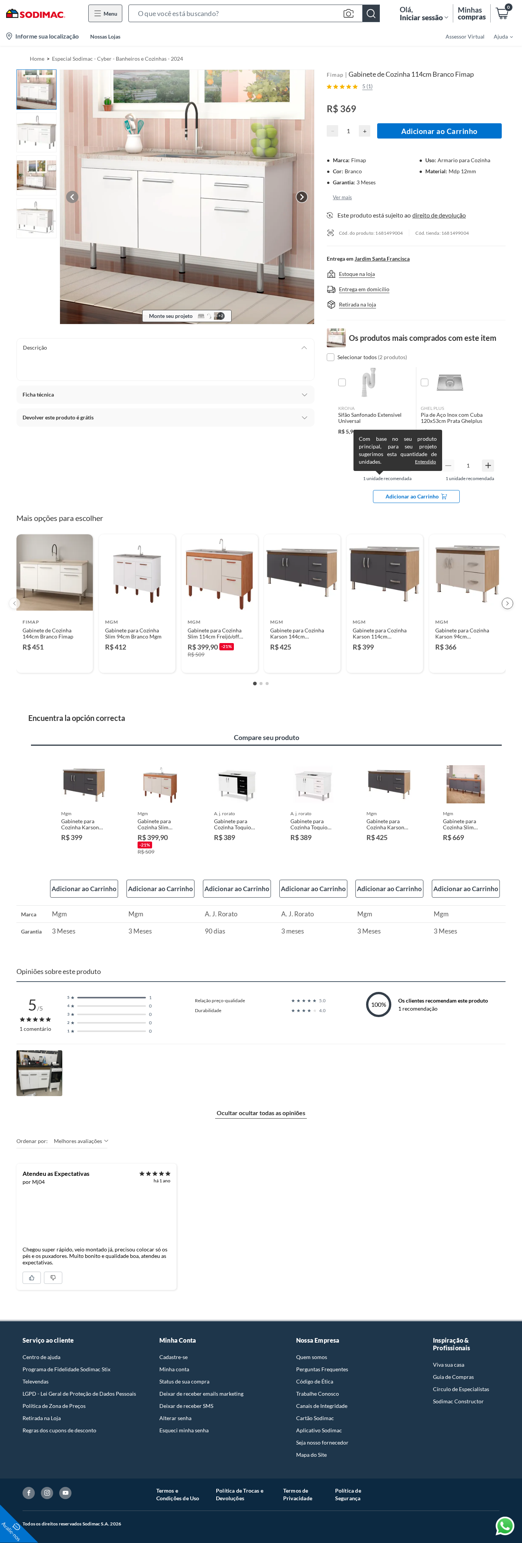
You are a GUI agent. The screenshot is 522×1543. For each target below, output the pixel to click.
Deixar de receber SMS (186, 1406)
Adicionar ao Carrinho (439, 131)
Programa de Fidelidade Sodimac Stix (66, 1369)
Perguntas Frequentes (322, 1369)
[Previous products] (14, 603)
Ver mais (342, 197)
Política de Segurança (348, 1494)
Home (37, 58)
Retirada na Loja (42, 1418)
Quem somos (311, 1357)
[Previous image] (72, 197)
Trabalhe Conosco (317, 1393)
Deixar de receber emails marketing (201, 1393)
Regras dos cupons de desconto (59, 1430)
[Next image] (302, 197)
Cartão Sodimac (315, 1418)
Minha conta (174, 1369)
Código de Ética (314, 1381)
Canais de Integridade (321, 1406)
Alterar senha (175, 1418)
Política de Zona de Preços (54, 1406)
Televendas (36, 1381)
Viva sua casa (448, 1364)
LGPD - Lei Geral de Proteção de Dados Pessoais (79, 1393)
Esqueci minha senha (184, 1430)
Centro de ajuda (41, 1357)
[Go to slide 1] (255, 683)
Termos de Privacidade (297, 1494)
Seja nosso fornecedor (322, 1442)
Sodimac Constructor (458, 1401)
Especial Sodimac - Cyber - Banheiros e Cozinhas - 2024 (117, 58)
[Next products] (507, 603)
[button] (254, 13)
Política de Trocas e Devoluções (239, 1494)
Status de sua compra (184, 1381)
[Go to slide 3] (267, 683)
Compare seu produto (266, 737)
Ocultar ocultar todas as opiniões (261, 1112)
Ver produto (54, 662)
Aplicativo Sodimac (319, 1430)
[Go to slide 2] (261, 683)
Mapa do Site (311, 1454)
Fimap (335, 74)
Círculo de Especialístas (461, 1389)
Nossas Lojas (105, 36)
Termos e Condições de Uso (177, 1494)
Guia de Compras (453, 1377)
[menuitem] (499, 36)
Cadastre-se (173, 1357)
